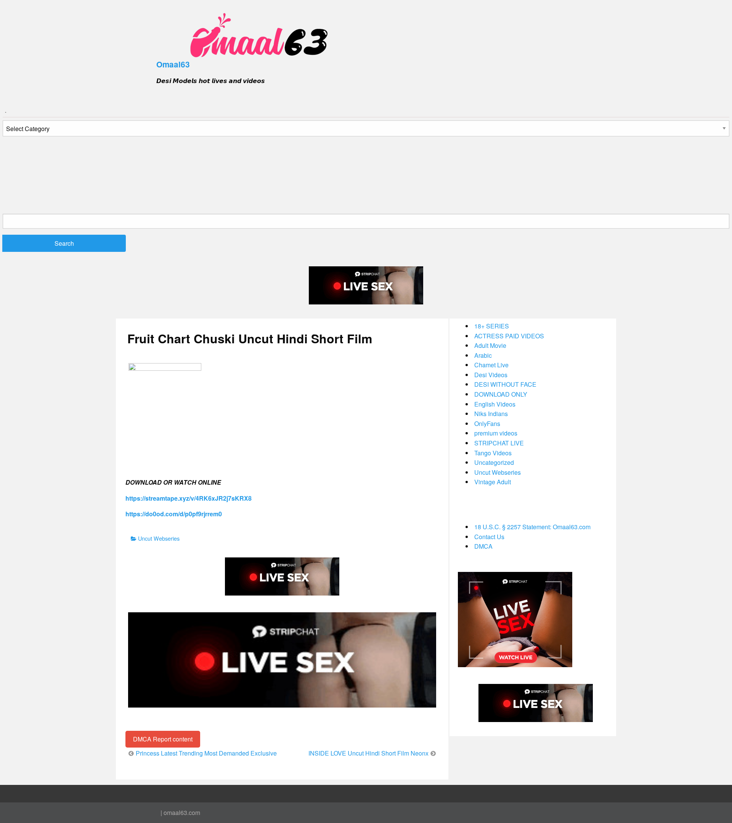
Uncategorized (494, 462)
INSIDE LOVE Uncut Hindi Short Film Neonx (368, 753)
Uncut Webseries (159, 538)
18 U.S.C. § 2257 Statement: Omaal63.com (532, 526)
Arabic (483, 355)
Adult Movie (490, 345)
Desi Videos (490, 374)
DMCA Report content (163, 739)
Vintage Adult (492, 481)
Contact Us (489, 536)
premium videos (495, 433)
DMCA (483, 546)
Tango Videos (493, 452)
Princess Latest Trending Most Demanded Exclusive (206, 753)
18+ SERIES (491, 326)
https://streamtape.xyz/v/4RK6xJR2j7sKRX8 (188, 498)
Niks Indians (491, 413)
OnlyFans (487, 423)
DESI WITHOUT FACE (505, 384)
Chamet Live (491, 364)
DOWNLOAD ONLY (500, 394)
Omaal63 (173, 64)
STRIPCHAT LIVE (499, 443)
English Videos (494, 404)
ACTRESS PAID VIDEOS (509, 335)
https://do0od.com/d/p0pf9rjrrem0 (173, 513)
